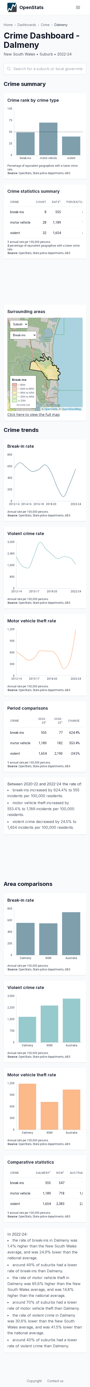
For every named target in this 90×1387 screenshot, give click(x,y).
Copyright (34, 1381)
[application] (45, 134)
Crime (45, 25)
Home (8, 25)
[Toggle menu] (78, 7)
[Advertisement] (45, 281)
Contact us (55, 1381)
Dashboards (27, 25)
